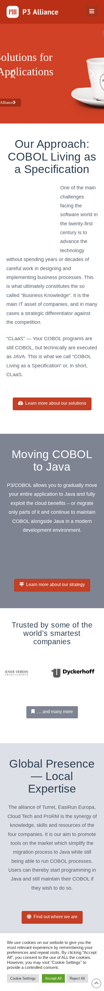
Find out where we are (55, 916)
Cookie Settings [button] (23, 978)
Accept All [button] (53, 978)
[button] (92, 11)
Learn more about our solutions (55, 403)
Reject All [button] (77, 978)
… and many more (55, 711)
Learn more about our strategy (55, 584)
